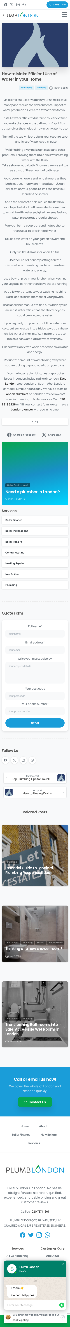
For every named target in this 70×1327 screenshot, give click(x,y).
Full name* (35, 626)
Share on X (54, 434)
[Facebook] (5, 4)
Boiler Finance (13, 520)
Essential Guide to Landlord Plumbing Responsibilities (29, 870)
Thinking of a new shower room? (33, 948)
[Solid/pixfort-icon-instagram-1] (39, 1235)
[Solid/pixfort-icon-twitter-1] (31, 1235)
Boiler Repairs (13, 541)
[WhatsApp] (24, 4)
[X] (11, 4)
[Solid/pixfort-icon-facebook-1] (22, 1235)
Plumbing (11, 585)
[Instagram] (18, 4)
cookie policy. (21, 1320)
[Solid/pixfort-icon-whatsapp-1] (47, 1235)
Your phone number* (35, 704)
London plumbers (16, 394)
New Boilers (12, 574)
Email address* (35, 642)
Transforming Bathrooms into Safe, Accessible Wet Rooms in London (32, 1029)
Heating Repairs (15, 563)
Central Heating (14, 552)
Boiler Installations (16, 530)
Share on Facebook (24, 434)
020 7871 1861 (40, 1211)
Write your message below (35, 659)
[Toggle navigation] (64, 14)
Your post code (35, 689)
